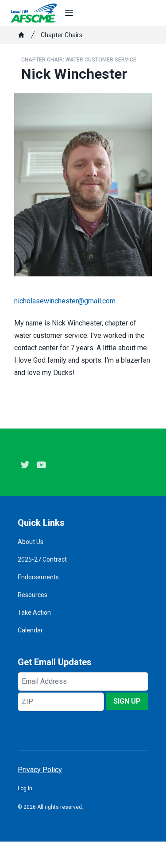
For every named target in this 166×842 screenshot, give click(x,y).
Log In (25, 788)
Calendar (30, 630)
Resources (32, 594)
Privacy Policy (40, 769)
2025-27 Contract (42, 559)
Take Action (34, 612)
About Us (30, 541)
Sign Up (127, 701)
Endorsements (38, 577)
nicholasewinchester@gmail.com (65, 301)
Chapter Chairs (61, 34)
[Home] (21, 34)
